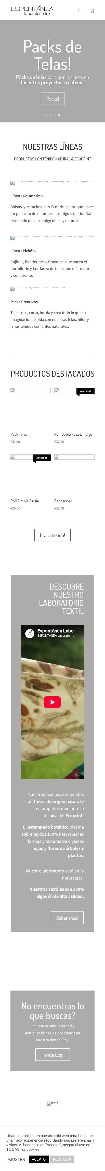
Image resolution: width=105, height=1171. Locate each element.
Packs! (52, 99)
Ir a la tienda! (52, 535)
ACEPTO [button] (39, 1159)
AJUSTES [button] (16, 1160)
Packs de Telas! (52, 54)
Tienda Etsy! (52, 1054)
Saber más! (67, 917)
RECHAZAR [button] (62, 1159)
